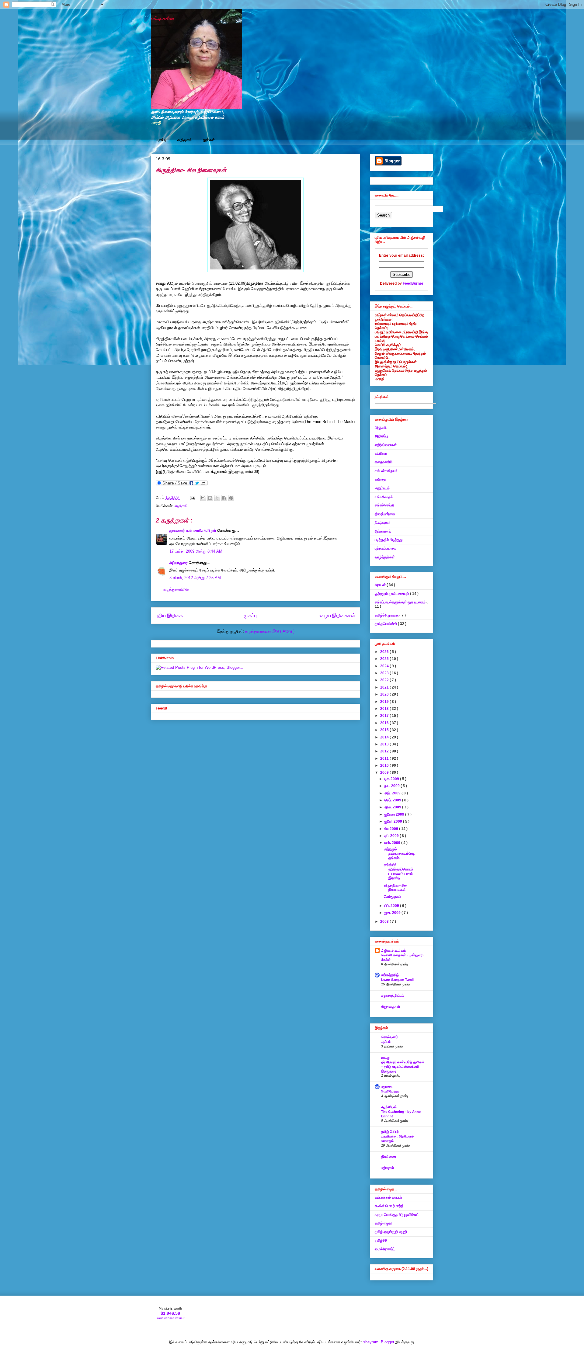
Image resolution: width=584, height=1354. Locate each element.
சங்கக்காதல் (384, 497)
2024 (385, 666)
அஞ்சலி (181, 506)
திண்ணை (388, 1156)
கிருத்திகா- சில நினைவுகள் (191, 170)
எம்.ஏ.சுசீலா (162, 18)
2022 (385, 680)
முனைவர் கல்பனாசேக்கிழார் (193, 530)
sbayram (370, 1342)
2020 (385, 694)
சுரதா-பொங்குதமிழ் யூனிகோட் (397, 1215)
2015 (385, 730)
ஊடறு (385, 1057)
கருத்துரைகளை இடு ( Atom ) (269, 631)
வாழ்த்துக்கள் (385, 557)
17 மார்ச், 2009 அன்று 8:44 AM (195, 551)
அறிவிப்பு (381, 436)
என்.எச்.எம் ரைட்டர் (388, 1197)
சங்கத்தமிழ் (390, 975)
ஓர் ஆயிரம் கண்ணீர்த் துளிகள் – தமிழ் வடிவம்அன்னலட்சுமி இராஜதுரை (402, 1066)
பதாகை (386, 1087)
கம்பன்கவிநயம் (386, 471)
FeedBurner (413, 283)
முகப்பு (161, 140)
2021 (385, 687)
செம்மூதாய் (392, 896)
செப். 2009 (393, 800)
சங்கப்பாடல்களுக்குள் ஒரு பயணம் (400, 602)
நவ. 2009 (392, 786)
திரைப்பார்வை (385, 514)
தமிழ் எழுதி (383, 1223)
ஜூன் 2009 (393, 821)
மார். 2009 (392, 843)
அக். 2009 (392, 793)
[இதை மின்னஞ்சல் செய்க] (203, 498)
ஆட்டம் (386, 1041)
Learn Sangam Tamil (397, 979)
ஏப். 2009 (392, 836)
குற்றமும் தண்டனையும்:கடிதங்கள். (399, 853)
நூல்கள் (209, 140)
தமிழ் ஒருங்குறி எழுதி (391, 1232)
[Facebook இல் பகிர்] (224, 498)
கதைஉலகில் (383, 462)
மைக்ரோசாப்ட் (385, 1249)
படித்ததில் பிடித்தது (388, 540)
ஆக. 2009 (393, 807)
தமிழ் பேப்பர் (390, 1132)
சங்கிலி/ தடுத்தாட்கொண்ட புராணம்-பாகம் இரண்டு (398, 871)
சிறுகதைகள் (390, 1007)
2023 (385, 673)
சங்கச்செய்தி (384, 505)
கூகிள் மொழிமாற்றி (389, 1206)
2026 (385, 652)
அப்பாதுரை (179, 563)
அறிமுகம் (184, 140)
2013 (385, 744)
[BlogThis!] (210, 498)
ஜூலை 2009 (394, 814)
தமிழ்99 (381, 1240)
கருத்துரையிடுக (176, 589)
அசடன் (381, 585)
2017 (385, 715)
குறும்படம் (382, 488)
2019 (385, 702)
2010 (385, 765)
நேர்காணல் (383, 531)
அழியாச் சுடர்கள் (393, 950)
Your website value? (170, 1318)
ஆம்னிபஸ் (389, 1107)
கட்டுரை (381, 453)
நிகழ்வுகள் (383, 522)
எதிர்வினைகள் (386, 445)
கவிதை (380, 479)
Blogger (387, 1342)
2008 (385, 921)
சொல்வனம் (389, 1037)
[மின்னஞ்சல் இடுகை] (192, 497)
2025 (385, 659)
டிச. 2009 (392, 779)
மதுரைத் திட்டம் (392, 995)
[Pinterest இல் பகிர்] (231, 498)
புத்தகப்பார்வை (385, 548)
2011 (385, 758)
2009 (385, 772)
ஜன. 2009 (392, 913)
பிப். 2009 (392, 906)
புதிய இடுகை (169, 615)
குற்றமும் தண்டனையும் (392, 594)
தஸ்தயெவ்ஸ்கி (386, 624)
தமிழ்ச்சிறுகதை (387, 615)
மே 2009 (391, 829)
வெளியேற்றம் (390, 1091)
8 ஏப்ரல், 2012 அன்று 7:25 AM (195, 577)
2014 (385, 737)
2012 (385, 751)
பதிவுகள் (387, 1168)
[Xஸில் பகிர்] (217, 498)
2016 (385, 723)
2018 (385, 709)
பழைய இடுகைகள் (336, 615)
